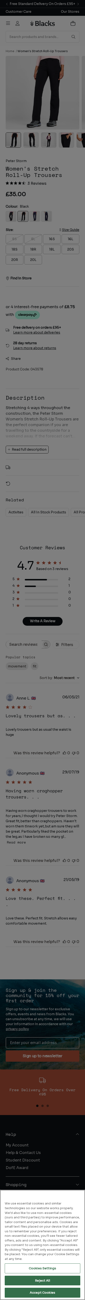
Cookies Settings (42, 1268)
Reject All (42, 1281)
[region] (42, 1245)
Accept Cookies (42, 1293)
